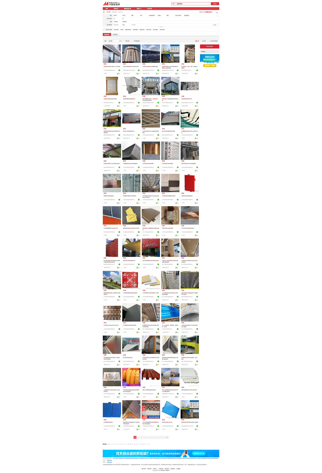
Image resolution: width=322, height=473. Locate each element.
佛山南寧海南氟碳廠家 (168, 131)
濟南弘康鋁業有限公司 (167, 329)
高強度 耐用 (186, 99)
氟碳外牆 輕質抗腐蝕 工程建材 (189, 422)
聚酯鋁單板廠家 (170, 458)
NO (130, 444)
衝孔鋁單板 (155, 29)
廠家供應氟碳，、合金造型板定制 (151, 99)
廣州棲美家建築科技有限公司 (149, 102)
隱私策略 (167, 468)
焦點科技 (163, 470)
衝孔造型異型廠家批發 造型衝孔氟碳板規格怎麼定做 (112, 261)
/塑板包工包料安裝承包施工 (112, 163)
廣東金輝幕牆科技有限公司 (187, 102)
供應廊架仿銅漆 (109, 196)
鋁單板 (121, 29)
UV (141, 444)
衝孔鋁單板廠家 (178, 458)
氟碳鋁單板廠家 (134, 458)
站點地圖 (161, 468)
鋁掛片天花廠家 (149, 458)
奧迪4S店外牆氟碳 (128, 131)
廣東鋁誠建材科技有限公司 (129, 70)
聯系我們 (149, 468)
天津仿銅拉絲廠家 (148, 163)
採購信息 (116, 8)
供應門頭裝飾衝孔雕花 (151, 260)
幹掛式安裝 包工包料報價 (112, 66)
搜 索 (215, 4)
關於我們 (144, 468)
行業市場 (149, 8)
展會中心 (139, 8)
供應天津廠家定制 (187, 196)
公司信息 (115, 34)
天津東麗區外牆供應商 (129, 325)
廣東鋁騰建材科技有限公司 (168, 70)
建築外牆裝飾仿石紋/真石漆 (189, 390)
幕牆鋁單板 (109, 460)
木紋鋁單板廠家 (141, 458)
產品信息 (106, 34)
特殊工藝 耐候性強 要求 (131, 66)
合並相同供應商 (214, 41)
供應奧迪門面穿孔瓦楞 (129, 196)
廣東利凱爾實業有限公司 (109, 135)
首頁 (107, 8)
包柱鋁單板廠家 (127, 458)
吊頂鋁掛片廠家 (200, 458)
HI (121, 444)
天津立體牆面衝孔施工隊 (111, 228)
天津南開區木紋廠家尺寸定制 (151, 293)
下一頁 (166, 437)
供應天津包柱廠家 (167, 228)
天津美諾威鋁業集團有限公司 (110, 70)
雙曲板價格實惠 (110, 99)
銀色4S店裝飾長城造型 (149, 390)
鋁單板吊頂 (148, 29)
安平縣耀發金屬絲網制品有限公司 (129, 426)
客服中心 (155, 468)
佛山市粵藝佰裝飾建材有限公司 (149, 232)
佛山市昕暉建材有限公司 (167, 102)
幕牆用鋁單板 (128, 29)
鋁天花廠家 (115, 458)
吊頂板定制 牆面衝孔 (168, 196)
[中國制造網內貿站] (111, 3)
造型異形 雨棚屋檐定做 (150, 66)
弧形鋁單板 (162, 29)
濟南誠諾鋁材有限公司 (186, 70)
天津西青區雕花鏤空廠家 (130, 293)
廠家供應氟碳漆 (129, 99)
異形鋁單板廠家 (192, 458)
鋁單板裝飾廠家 (214, 458)
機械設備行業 (127, 8)
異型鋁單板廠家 (156, 458)
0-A (109, 444)
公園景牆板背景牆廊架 (130, 163)
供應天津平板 (167, 422)
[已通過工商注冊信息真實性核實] (119, 70)
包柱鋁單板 (116, 29)
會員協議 (173, 468)
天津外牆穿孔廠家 (167, 163)
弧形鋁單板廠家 (163, 458)
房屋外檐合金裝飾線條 (188, 163)
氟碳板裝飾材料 (129, 260)
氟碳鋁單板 (142, 29)
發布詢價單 (209, 46)
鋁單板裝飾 (135, 29)
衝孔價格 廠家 (127, 357)
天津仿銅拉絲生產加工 (188, 228)
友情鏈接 (178, 468)
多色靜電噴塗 (108, 422)
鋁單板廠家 (120, 458)
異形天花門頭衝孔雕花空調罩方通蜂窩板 (170, 67)
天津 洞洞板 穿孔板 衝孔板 (111, 325)
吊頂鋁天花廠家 (185, 458)
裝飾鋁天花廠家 (207, 458)
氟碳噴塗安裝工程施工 (131, 228)
